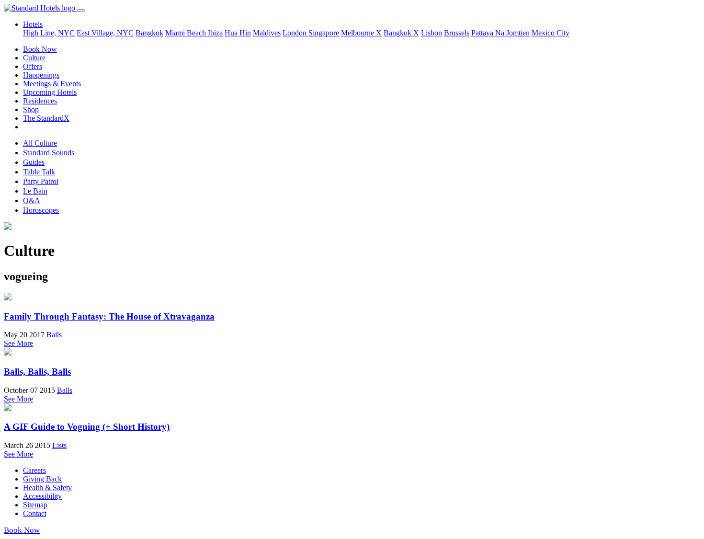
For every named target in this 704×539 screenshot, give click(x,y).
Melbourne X (361, 33)
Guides (34, 162)
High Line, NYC (49, 33)
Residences (40, 101)
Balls (54, 335)
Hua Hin (238, 33)
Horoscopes (41, 210)
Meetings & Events (52, 84)
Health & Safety (47, 487)
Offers (32, 66)
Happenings (41, 75)
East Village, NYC (105, 33)
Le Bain (35, 191)
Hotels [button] (33, 24)
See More (18, 343)
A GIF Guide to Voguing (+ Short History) (87, 427)
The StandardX (46, 118)
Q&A (31, 200)
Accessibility (42, 496)
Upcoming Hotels (50, 92)
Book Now (40, 49)
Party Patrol (40, 181)
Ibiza (215, 33)
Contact (34, 513)
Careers (34, 470)
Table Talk (39, 172)
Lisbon (431, 33)
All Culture (40, 143)
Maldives (267, 33)
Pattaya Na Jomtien (500, 33)
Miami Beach (186, 33)
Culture (34, 58)
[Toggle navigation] (81, 10)
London (295, 33)
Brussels (456, 33)
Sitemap (35, 505)
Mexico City (550, 33)
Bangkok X (401, 33)
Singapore (323, 33)
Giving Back (42, 479)
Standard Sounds (48, 153)
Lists (59, 445)
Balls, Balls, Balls (37, 372)
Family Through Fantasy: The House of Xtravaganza (109, 316)
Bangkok (149, 33)
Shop (31, 109)
